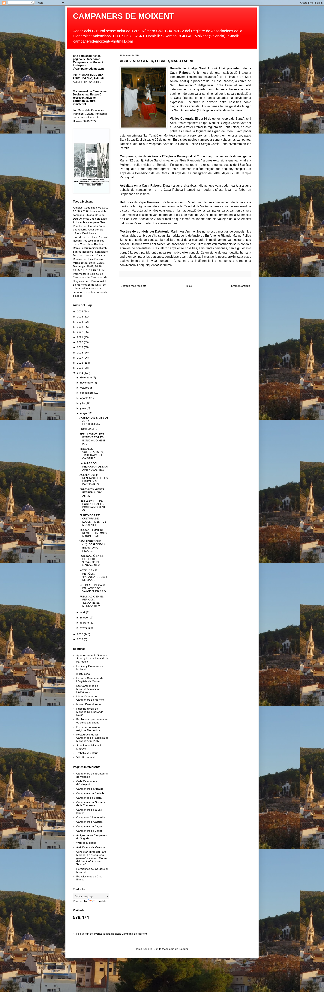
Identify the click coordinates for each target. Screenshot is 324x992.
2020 (80, 342)
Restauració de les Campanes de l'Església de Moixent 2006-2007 (92, 737)
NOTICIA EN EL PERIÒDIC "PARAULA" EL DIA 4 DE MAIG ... (93, 575)
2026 (80, 311)
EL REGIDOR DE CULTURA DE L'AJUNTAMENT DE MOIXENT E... (93, 520)
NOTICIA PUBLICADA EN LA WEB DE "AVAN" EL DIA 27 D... (94, 588)
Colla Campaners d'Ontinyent (86, 783)
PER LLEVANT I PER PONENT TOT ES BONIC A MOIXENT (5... (92, 505)
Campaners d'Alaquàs (89, 821)
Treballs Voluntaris (87, 752)
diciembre (86, 377)
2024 (80, 321)
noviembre (87, 382)
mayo (84, 413)
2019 (80, 347)
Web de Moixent (86, 842)
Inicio (189, 285)
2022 (80, 331)
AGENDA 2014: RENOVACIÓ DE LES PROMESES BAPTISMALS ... (94, 479)
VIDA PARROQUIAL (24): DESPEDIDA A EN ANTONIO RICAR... (92, 546)
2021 (80, 337)
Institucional (83, 673)
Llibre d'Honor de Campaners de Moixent (90, 698)
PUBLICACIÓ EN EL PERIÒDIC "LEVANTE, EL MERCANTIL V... (91, 560)
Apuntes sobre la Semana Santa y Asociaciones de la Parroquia (92, 658)
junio (83, 408)
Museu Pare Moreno (88, 704)
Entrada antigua (240, 285)
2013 (80, 634)
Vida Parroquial (85, 757)
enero (84, 627)
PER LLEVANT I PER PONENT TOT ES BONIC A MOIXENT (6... (92, 439)
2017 (80, 357)
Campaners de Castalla (90, 793)
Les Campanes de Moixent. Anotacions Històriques (88, 689)
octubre (85, 387)
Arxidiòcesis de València (90, 847)
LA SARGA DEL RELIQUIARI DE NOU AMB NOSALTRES (94, 466)
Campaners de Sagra (89, 826)
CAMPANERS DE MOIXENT (123, 16)
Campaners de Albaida (89, 788)
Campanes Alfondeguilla (90, 817)
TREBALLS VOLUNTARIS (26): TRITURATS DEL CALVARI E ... (92, 453)
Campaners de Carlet (89, 830)
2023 (80, 326)
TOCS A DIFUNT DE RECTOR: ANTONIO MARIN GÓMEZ (93, 533)
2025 (80, 316)
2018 (80, 352)
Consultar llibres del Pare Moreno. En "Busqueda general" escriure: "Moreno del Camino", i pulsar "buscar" (92, 858)
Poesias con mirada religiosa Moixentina (88, 729)
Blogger (183, 948)
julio (83, 402)
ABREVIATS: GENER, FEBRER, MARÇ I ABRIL (92, 492)
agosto (84, 397)
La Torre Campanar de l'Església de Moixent (89, 680)
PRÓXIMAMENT (89, 429)
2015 (80, 367)
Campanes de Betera (89, 797)
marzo (84, 617)
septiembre (87, 392)
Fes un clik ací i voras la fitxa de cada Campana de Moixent (111, 933)
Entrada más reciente (133, 285)
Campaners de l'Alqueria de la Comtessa (91, 804)
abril (83, 612)
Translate (100, 901)
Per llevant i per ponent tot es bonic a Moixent (92, 721)
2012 (80, 639)
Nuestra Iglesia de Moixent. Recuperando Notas (89, 712)
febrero (85, 622)
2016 (80, 362)
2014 (80, 372)
